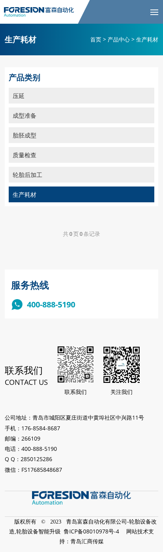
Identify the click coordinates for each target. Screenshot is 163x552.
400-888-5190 (51, 304)
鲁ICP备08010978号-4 (91, 531)
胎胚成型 (24, 135)
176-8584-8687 (40, 428)
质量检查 (24, 155)
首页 (95, 39)
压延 (19, 96)
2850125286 (36, 459)
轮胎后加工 (27, 175)
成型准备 (24, 115)
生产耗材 (24, 194)
